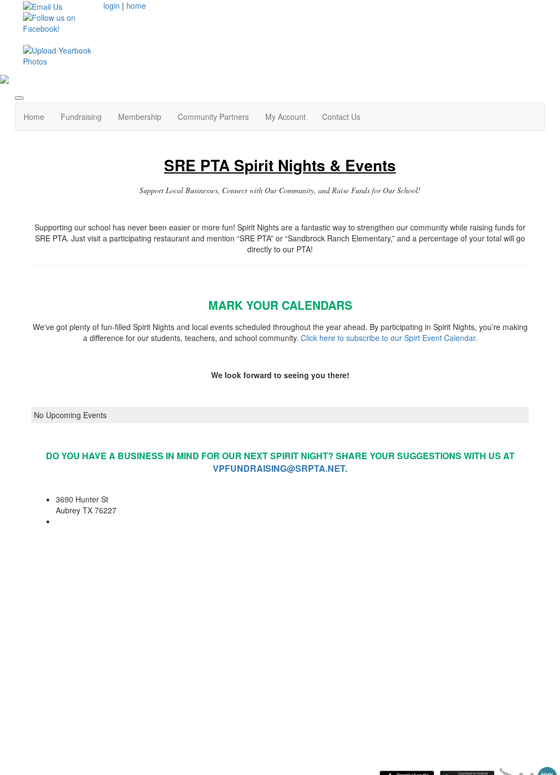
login (111, 5)
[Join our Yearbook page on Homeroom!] (59, 54)
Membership (139, 116)
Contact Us (341, 116)
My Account (285, 116)
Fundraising (81, 116)
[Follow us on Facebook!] (59, 21)
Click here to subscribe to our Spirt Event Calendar (388, 337)
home (136, 5)
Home (34, 116)
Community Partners (213, 116)
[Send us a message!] (42, 5)
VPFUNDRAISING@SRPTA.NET (279, 468)
